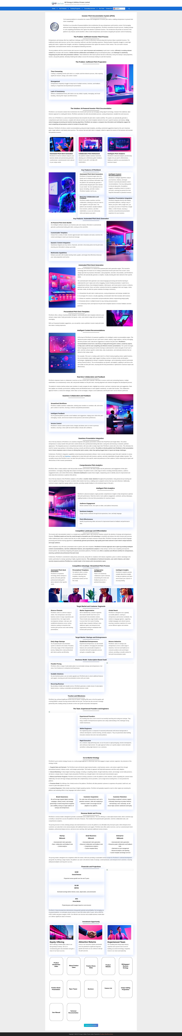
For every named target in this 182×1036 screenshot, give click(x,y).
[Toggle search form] (129, 8)
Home (53, 8)
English (117, 8)
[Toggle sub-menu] (57, 9)
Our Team (101, 8)
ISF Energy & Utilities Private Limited (77, 2)
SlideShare (68, 456)
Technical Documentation (91, 1025)
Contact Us (109, 8)
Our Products (62, 8)
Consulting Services (89, 8)
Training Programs (75, 8)
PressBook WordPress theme (106, 1034)
